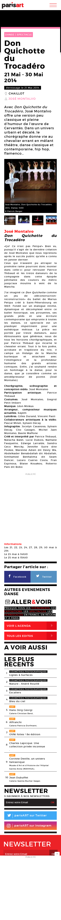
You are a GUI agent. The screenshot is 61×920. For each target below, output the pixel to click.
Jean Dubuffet (18, 777)
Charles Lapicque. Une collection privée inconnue (27, 745)
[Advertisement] (30, 506)
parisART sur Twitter (27, 816)
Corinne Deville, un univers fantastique (27, 760)
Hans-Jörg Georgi (21, 710)
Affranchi (15, 722)
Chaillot (16, 93)
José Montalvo (22, 99)
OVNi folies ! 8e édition (24, 734)
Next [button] (50, 185)
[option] (30, 186)
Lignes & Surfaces (21, 675)
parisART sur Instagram (33, 825)
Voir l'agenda (30, 626)
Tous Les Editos (30, 636)
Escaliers (15, 692)
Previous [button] (11, 185)
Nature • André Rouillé (24, 683)
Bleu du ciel (17, 701)
